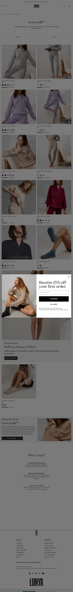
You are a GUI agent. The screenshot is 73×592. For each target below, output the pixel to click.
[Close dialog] (69, 276)
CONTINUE (54, 299)
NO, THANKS (54, 304)
